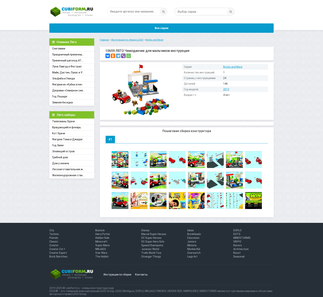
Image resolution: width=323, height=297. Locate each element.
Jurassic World (150, 249)
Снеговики (58, 48)
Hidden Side (102, 237)
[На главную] (71, 12)
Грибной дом (60, 157)
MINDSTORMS (241, 237)
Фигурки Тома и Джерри (67, 139)
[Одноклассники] (113, 56)
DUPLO (237, 230)
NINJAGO (100, 249)
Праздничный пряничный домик (72, 54)
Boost (237, 252)
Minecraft (101, 241)
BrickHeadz (194, 234)
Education (193, 237)
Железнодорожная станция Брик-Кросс (73, 175)
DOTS (236, 234)
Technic (54, 234)
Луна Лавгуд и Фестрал (66, 66)
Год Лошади (59, 96)
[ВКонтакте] (107, 56)
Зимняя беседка (62, 102)
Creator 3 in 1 (57, 249)
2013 (226, 89)
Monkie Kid (193, 249)
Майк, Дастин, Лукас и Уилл (69, 72)
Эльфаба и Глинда (63, 78)
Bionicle (100, 230)
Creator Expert (58, 252)
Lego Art (192, 256)
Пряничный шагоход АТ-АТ (68, 60)
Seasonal (238, 256)
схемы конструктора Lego (98, 288)
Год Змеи (58, 145)
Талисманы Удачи (63, 121)
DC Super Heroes (151, 237)
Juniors (191, 241)
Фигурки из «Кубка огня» (67, 84)
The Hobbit (102, 256)
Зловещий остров (63, 151)
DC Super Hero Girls (152, 241)
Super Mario (102, 245)
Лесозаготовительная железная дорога (73, 169)
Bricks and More (232, 66)
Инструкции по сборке (117, 274)
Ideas (190, 230)
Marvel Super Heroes (153, 234)
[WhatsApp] (128, 56)
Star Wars (101, 252)
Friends (53, 237)
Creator (54, 245)
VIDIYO (237, 241)
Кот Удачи (58, 133)
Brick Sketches (58, 256)
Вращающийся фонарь (66, 127)
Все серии (161, 28)
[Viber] (123, 56)
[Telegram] (118, 56)
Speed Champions (152, 245)
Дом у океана (60, 163)
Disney (145, 230)
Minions (192, 245)
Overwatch (194, 252)
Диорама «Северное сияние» (70, 90)
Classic (53, 241)
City (51, 230)
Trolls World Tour (151, 252)
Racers (237, 245)
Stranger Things (151, 256)
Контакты (141, 274)
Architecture (241, 249)
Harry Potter (102, 234)
